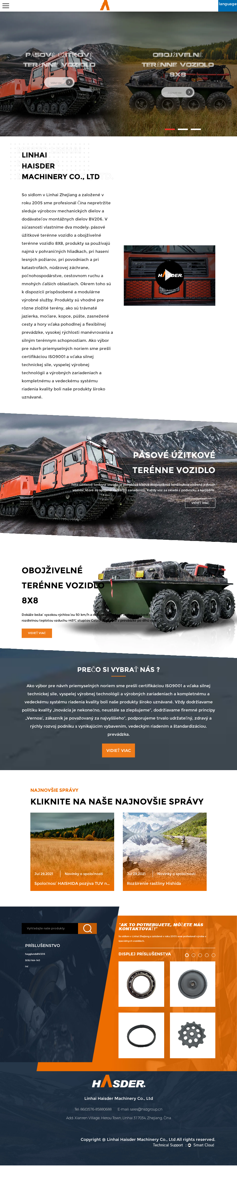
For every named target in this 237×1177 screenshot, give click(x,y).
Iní (26, 966)
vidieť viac (200, 503)
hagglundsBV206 (35, 953)
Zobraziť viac (175, 92)
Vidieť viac (57, 83)
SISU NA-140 (32, 960)
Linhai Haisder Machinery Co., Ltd (118, 1098)
